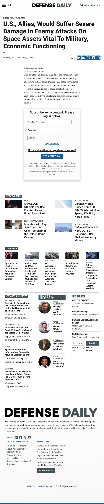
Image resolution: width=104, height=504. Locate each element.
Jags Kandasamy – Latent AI (58, 363)
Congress (9, 369)
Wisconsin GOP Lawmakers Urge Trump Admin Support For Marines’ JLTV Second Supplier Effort (18, 375)
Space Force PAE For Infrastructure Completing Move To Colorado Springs (11, 271)
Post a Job (75, 349)
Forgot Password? (52, 144)
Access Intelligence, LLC (45, 486)
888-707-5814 (34, 166)
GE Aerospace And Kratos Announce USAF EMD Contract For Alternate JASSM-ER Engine (51, 273)
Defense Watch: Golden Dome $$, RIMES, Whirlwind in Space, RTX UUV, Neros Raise (87, 210)
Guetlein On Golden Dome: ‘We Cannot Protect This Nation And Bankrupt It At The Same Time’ (17, 307)
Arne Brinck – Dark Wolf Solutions (58, 346)
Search (93, 343)
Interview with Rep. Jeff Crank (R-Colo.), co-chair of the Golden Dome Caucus (35, 231)
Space (7, 261)
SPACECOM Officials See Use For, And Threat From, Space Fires (35, 208)
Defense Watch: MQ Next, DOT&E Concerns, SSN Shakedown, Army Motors (87, 234)
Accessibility (12, 458)
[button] (4, 5)
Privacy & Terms (13, 455)
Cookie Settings (13, 452)
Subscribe (84, 5)
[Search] (9, 5)
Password (31, 130)
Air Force (30, 261)
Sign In (94, 5)
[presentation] (44, 307)
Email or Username (36, 122)
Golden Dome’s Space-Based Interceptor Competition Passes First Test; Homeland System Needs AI (92, 277)
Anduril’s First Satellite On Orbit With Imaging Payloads (72, 268)
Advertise (10, 446)
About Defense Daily (15, 449)
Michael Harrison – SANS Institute (58, 310)
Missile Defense (89, 261)
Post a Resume (89, 349)
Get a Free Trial (52, 156)
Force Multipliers (58, 303)
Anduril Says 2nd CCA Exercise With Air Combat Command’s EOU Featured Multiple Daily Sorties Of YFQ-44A (31, 273)
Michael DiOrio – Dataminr (57, 329)
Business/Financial (14, 18)
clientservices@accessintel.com (55, 163)
